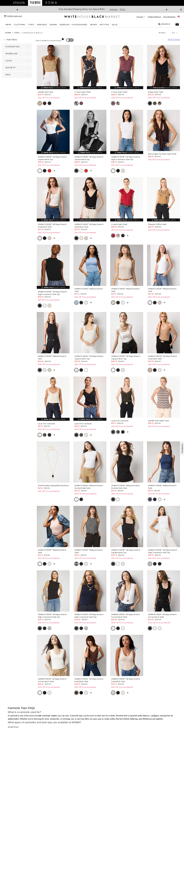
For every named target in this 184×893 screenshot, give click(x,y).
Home (8, 33)
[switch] (70, 40)
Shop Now (113, 9)
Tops (16, 33)
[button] (177, 24)
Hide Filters (11, 39)
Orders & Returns (154, 17)
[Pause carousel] (181, 9)
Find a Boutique (169, 17)
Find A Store (174, 39)
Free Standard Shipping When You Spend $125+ (82, 9)
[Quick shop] (54, 170)
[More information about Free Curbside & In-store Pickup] (62, 39)
